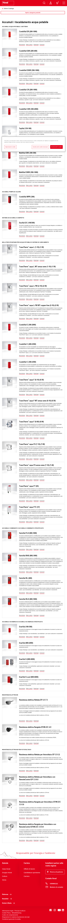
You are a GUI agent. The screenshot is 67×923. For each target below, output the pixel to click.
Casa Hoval (6, 869)
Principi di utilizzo (19, 910)
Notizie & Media (7, 903)
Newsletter (5, 899)
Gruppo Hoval (7, 872)
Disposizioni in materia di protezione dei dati (15, 917)
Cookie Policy (6, 913)
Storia (4, 880)
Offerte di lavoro (29, 869)
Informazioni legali (7, 910)
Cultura (4, 876)
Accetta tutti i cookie (56, 146)
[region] (33, 14)
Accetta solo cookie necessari (40, 146)
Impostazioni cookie (10, 146)
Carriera (26, 876)
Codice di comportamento (10, 915)
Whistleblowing (16, 913)
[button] (22, 45)
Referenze (5, 894)
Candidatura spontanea (32, 872)
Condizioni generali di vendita (11, 919)
